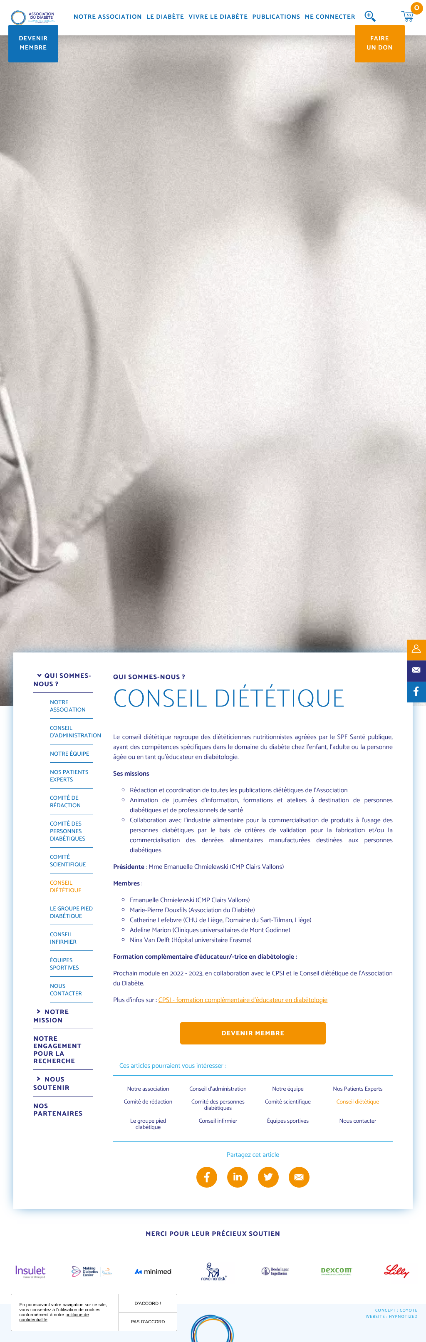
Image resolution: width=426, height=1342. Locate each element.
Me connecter (330, 17)
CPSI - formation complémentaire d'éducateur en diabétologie (243, 1000)
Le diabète (165, 17)
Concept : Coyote (396, 1311)
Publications (276, 17)
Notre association (108, 17)
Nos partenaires (58, 1110)
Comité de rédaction (65, 802)
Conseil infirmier (63, 938)
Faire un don (380, 44)
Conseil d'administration (75, 732)
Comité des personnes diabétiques (67, 831)
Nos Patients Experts (69, 776)
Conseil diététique (66, 886)
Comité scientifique (68, 861)
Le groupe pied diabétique (71, 912)
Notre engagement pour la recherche (57, 1050)
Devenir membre (33, 44)
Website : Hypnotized (392, 1317)
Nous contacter (66, 990)
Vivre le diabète (218, 17)
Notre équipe (69, 754)
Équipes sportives (64, 964)
